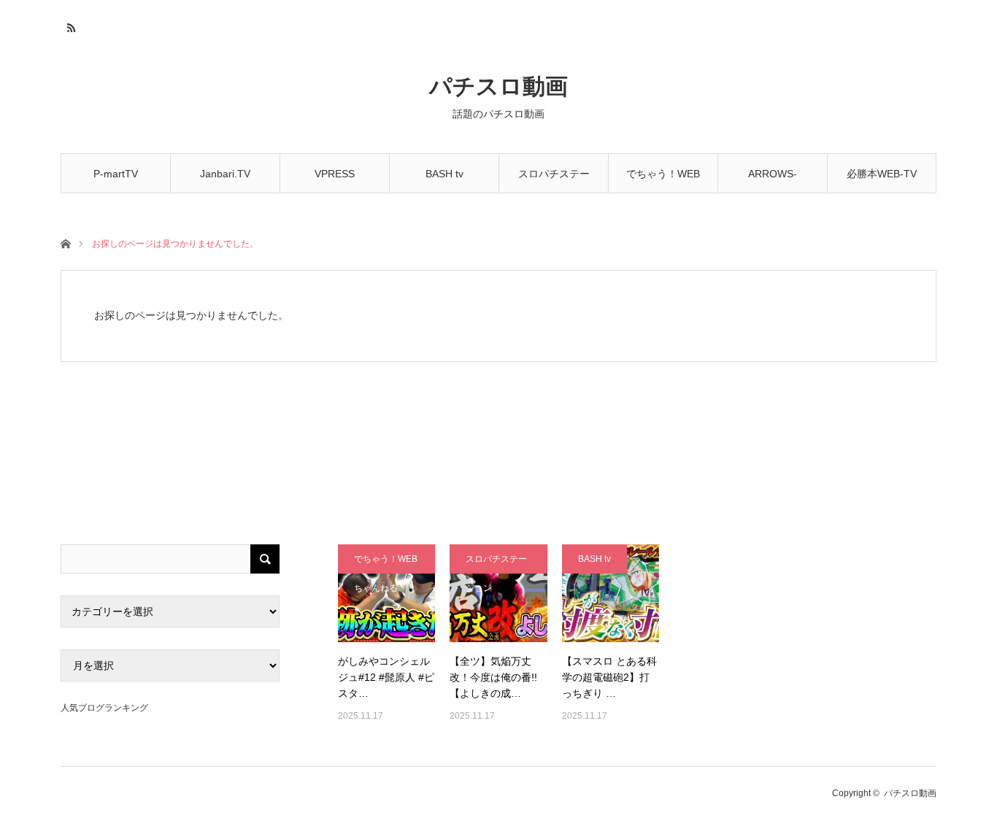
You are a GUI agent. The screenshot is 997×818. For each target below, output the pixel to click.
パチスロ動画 (498, 86)
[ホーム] (65, 242)
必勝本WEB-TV (882, 174)
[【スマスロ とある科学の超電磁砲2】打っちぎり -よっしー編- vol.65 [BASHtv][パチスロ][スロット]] (610, 592)
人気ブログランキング (104, 708)
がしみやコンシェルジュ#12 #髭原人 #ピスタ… (386, 677)
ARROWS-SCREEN (772, 180)
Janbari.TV (225, 174)
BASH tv (444, 174)
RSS (70, 25)
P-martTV (115, 174)
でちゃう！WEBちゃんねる (663, 180)
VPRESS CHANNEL (335, 180)
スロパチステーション (554, 180)
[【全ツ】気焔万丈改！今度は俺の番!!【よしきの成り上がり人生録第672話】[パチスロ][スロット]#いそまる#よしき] (498, 592)
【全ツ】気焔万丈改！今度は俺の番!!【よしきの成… (493, 677)
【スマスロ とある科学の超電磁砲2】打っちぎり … (609, 677)
